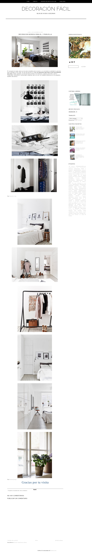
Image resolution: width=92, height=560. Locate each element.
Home (28, 1)
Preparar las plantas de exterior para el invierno (80, 149)
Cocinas (71, 177)
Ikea (70, 198)
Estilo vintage (82, 194)
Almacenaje (77, 168)
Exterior (71, 195)
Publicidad (62, 1)
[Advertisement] (42, 26)
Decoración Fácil (46, 9)
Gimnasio (84, 195)
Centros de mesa (82, 176)
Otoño (80, 205)
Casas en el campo (74, 173)
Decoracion (16, 490)
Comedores (71, 178)
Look (70, 203)
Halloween (71, 197)
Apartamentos (77, 170)
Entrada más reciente (13, 540)
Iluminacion (75, 198)
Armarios (84, 170)
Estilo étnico (72, 189)
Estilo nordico (23, 490)
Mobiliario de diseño (75, 204)
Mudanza (84, 204)
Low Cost (74, 203)
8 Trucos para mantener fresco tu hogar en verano (80, 128)
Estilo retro (71, 193)
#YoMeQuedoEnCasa (81, 166)
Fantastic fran (12, 196)
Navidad (71, 205)
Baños (70, 171)
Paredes (75, 207)
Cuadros (84, 178)
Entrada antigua (59, 540)
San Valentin (78, 210)
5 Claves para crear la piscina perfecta (80, 135)
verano (72, 214)
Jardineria (83, 200)
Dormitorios (76, 184)
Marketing (79, 203)
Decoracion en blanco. (79, 181)
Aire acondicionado (81, 167)
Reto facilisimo (82, 209)
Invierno (84, 199)
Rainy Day (53, 550)
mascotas (84, 203)
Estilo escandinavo (80, 188)
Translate (79, 120)
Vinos (80, 214)
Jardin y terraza (74, 200)
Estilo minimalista (73, 191)
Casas (75, 172)
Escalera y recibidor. (80, 185)
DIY (70, 183)
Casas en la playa (80, 175)
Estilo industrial (79, 189)
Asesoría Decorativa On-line (48, 1)
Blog (74, 171)
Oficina (76, 205)
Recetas (77, 208)
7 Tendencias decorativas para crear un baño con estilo (80, 156)
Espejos (70, 186)
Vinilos (76, 214)
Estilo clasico (78, 186)
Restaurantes (75, 209)
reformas (70, 209)
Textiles (71, 213)
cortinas (78, 178)
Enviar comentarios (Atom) (20, 542)
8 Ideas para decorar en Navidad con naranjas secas (80, 142)
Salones (70, 210)
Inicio (36, 540)
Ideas (84, 197)
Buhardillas (78, 171)
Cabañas (83, 171)
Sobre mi (35, 1)
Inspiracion (77, 199)
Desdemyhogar (13, 479)
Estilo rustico (78, 193)
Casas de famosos (81, 172)
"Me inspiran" (72, 166)
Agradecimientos (72, 167)
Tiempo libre (76, 213)
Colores (84, 177)
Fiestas (77, 195)
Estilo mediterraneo (80, 190)
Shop (84, 210)
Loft (85, 202)
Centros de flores (73, 176)
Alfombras (71, 168)
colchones (77, 177)
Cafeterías (71, 172)
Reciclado (83, 208)
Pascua (80, 207)
